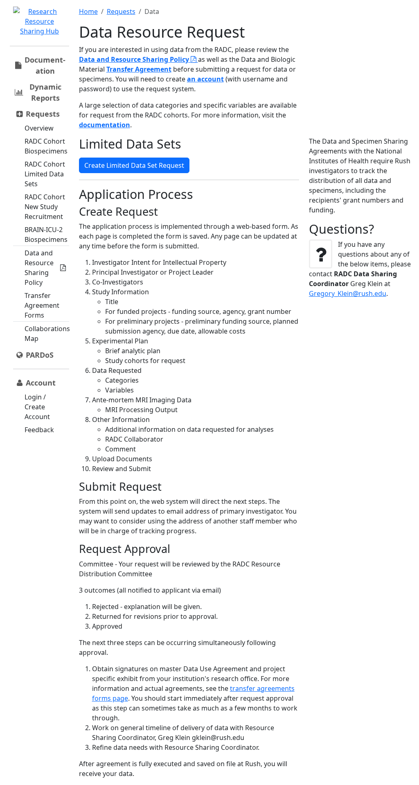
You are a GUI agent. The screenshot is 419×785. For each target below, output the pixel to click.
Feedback (39, 429)
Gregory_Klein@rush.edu (347, 293)
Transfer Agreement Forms (42, 305)
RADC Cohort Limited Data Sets (45, 174)
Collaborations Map (47, 333)
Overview (39, 128)
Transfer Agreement (138, 69)
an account (205, 78)
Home (88, 11)
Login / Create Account (37, 406)
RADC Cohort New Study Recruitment (45, 206)
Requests (121, 11)
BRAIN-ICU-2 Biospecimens (46, 234)
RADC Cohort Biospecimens (46, 146)
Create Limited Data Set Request (134, 165)
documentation (104, 124)
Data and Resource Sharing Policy (39, 267)
